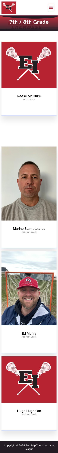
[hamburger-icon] (51, 8)
